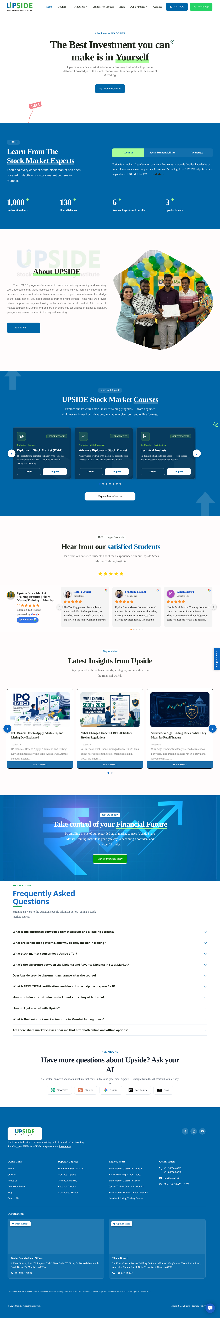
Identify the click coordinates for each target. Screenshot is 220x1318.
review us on (26, 619)
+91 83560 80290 (172, 1172)
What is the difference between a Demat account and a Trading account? (63, 932)
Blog (122, 6)
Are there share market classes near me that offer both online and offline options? (70, 1030)
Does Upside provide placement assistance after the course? (54, 975)
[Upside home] (25, 1133)
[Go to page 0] (131, 629)
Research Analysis (67, 1186)
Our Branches (137, 6)
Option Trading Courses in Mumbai (126, 1186)
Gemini (114, 1090)
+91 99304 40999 (172, 1168)
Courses (62, 6)
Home (49, 6)
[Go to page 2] (136, 629)
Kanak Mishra (185, 591)
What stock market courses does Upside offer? (45, 953)
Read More (157, 174)
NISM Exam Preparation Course (125, 1174)
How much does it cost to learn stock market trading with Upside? (58, 997)
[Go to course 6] (117, 484)
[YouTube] (202, 1131)
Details (28, 471)
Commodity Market (68, 1192)
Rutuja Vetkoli (82, 591)
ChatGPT (62, 1090)
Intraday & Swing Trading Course (125, 1198)
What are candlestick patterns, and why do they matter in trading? (59, 943)
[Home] (19, 6)
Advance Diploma (67, 1174)
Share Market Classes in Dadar (124, 1180)
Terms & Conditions (180, 1306)
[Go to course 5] (113, 484)
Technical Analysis (67, 1180)
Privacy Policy (199, 1306)
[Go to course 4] (110, 484)
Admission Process (103, 6)
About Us (79, 6)
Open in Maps (22, 1223)
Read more (40, 765)
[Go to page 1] (134, 629)
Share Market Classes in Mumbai (125, 1168)
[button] (210, 1308)
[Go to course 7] (120, 484)
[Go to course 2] (103, 484)
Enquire (55, 471)
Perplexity (141, 1090)
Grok (166, 1090)
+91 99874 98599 (124, 1273)
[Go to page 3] (139, 629)
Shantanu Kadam (135, 591)
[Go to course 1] (100, 484)
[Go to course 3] (106, 484)
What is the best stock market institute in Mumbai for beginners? (58, 1019)
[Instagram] (193, 1131)
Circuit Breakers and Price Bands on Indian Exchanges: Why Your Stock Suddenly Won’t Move (179, 737)
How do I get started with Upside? (36, 1008)
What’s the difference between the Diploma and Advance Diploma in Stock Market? (71, 964)
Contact (157, 6)
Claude (88, 1090)
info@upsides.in (172, 1178)
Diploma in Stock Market (71, 1168)
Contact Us (13, 1198)
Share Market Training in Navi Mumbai (128, 1192)
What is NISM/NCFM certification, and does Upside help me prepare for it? (64, 986)
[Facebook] (185, 1131)
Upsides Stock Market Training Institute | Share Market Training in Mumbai (35, 596)
